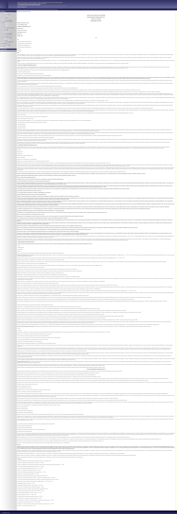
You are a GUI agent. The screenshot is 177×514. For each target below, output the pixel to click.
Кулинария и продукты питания (6, 34)
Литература (3, 26)
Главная (18, 9)
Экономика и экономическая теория (7, 41)
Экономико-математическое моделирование (6, 43)
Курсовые (28, 9)
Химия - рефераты (4, 40)
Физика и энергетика (4, 17)
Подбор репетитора (40, 9)
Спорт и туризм (4, 18)
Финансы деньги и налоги (5, 14)
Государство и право (4, 29)
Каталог (21, 9)
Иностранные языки (4, 30)
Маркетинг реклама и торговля (6, 37)
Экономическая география (5, 45)
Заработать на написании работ (49, 9)
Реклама (56, 9)
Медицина (3, 23)
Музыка (2, 38)
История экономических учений (6, 33)
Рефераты (24, 9)
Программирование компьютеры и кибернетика (7, 22)
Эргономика (3, 46)
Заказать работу (33, 9)
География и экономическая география (7, 27)
